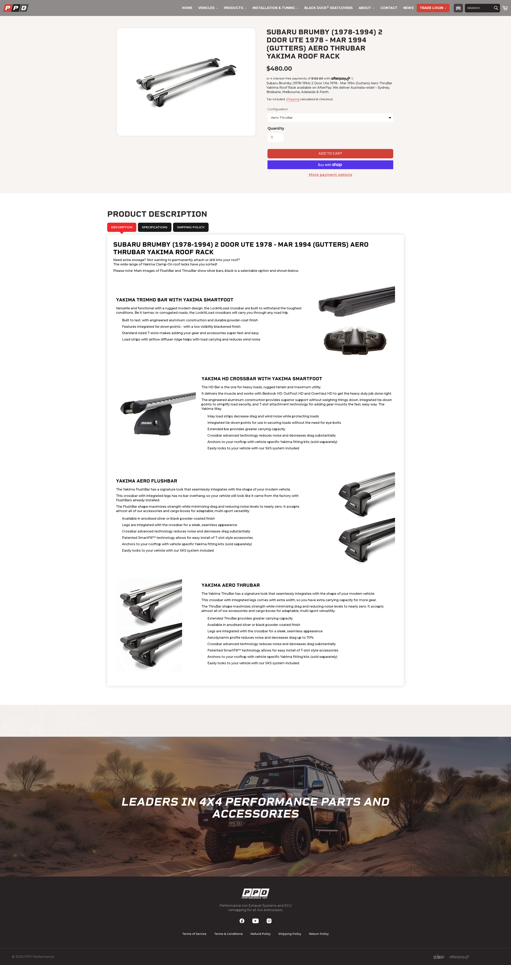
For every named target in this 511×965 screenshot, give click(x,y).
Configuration (277, 109)
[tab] (154, 227)
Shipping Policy (289, 934)
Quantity (275, 128)
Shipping (292, 99)
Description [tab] (121, 227)
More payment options (330, 175)
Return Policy (319, 934)
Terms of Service (194, 934)
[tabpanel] (255, 460)
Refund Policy (261, 934)
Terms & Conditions (228, 934)
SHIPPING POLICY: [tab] (191, 227)
